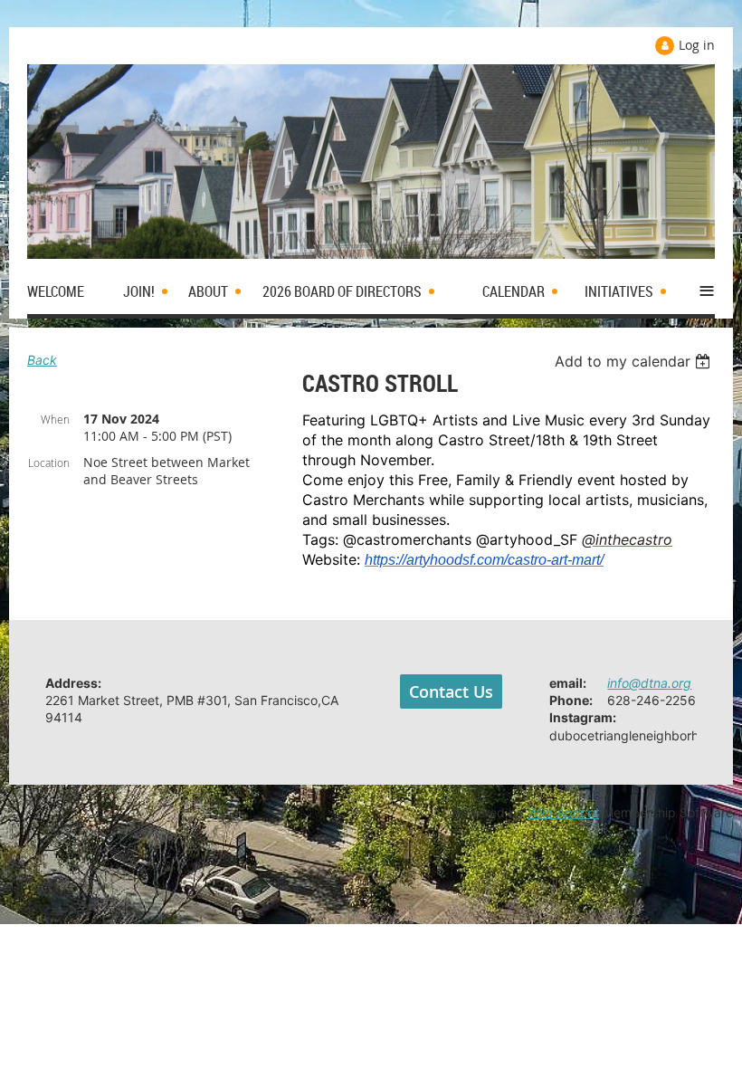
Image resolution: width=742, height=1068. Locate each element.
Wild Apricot (563, 812)
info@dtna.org (649, 683)
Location (49, 462)
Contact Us (451, 691)
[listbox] (635, 361)
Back (42, 359)
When (55, 419)
